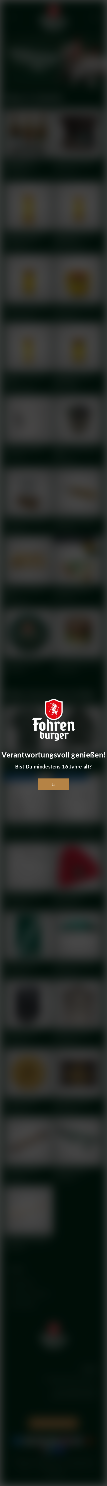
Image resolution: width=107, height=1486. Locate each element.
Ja (53, 784)
